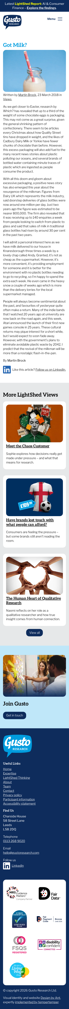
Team (7, 786)
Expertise (9, 773)
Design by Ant (50, 998)
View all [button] (36, 633)
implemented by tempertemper (36, 1002)
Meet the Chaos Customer (27, 446)
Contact (8, 791)
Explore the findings (41, 8)
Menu (51, 19)
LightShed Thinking (16, 778)
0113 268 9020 (14, 841)
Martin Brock (27, 95)
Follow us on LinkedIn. (50, 370)
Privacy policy (12, 795)
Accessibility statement (19, 803)
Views (7, 99)
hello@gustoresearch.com (21, 853)
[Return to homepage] (12, 23)
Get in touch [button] (14, 715)
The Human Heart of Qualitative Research (33, 600)
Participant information (19, 799)
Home (7, 769)
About (7, 782)
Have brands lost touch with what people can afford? (30, 522)
